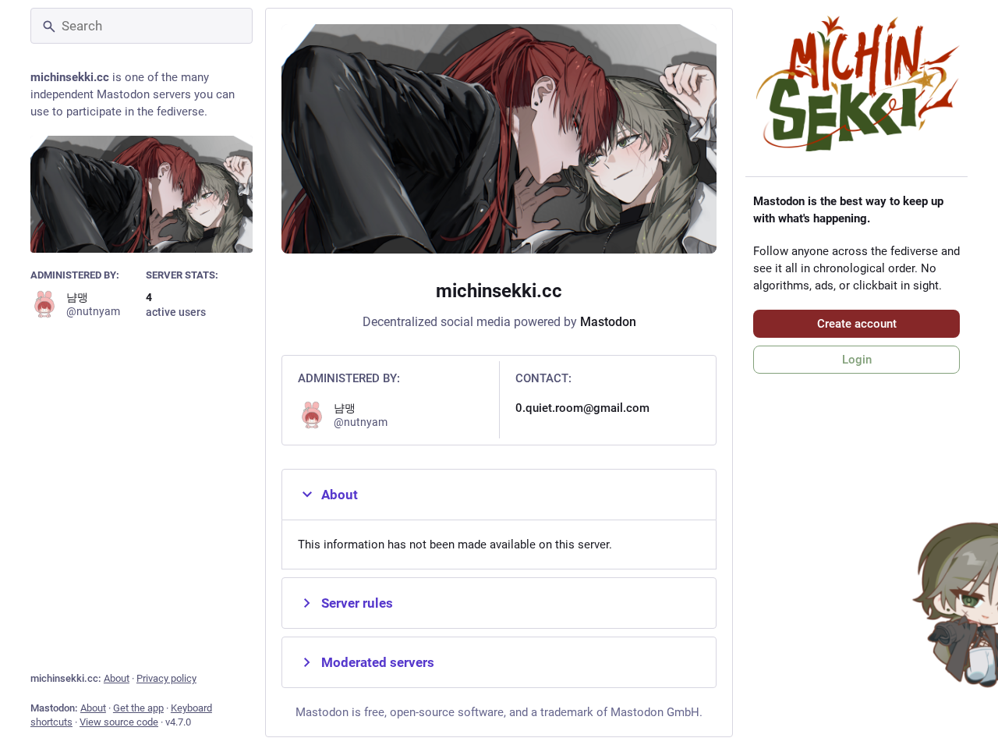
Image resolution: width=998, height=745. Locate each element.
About (116, 678)
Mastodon (608, 321)
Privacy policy (166, 678)
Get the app (138, 708)
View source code (119, 722)
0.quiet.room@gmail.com (582, 408)
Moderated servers (377, 662)
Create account (857, 324)
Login (857, 360)
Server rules (357, 603)
